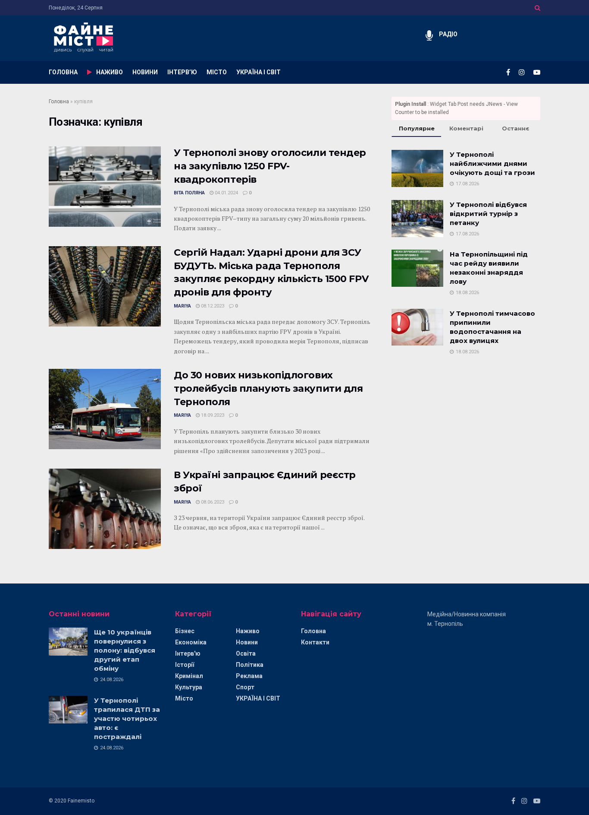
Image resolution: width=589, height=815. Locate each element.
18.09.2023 (212, 415)
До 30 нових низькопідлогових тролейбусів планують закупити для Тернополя (268, 388)
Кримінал (189, 675)
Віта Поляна (189, 193)
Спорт (245, 687)
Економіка (191, 642)
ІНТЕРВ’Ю (182, 72)
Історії (184, 664)
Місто (184, 698)
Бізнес (184, 631)
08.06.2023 (212, 502)
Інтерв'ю (188, 653)
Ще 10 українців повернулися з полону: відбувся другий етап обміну (124, 650)
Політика (249, 664)
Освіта (246, 653)
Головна (59, 101)
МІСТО (217, 72)
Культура (188, 687)
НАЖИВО (109, 72)
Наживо (248, 631)
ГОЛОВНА (63, 72)
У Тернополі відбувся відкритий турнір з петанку (488, 213)
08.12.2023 (212, 306)
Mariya (182, 306)
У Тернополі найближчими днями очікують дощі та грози (492, 163)
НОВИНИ (145, 72)
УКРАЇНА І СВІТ (258, 72)
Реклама (249, 675)
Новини (247, 642)
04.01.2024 (225, 193)
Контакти (315, 642)
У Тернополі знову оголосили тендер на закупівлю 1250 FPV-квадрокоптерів (270, 166)
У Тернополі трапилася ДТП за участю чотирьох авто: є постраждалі (127, 718)
